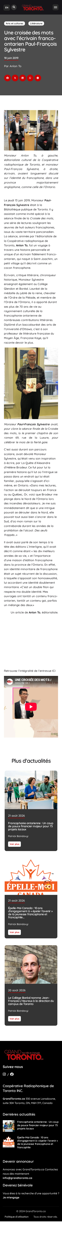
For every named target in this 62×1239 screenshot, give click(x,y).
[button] (14, 7)
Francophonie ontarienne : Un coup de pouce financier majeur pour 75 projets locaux (30, 826)
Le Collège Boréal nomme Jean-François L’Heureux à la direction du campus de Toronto (31, 1000)
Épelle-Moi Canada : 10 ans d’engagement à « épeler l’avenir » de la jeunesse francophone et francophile (30, 912)
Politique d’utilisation (17, 1216)
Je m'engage (11, 1197)
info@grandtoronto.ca (17, 1178)
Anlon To (34, 612)
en (6, 7)
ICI (53, 670)
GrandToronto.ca (14, 1098)
